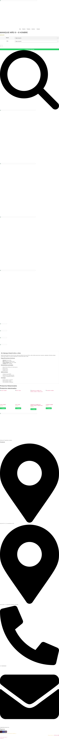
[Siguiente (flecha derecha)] (2, 738)
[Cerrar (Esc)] (6, 737)
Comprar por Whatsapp (30, 49)
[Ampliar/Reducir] (1, 737)
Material (7, 37)
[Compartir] (4, 737)
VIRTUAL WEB (56, 735)
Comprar (3, 408)
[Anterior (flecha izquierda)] (1, 738)
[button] (29, 49)
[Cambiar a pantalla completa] (2, 737)
